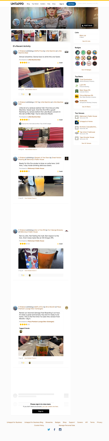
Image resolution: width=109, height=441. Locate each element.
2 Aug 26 (20, 270)
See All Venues (86, 143)
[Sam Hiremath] (30, 94)
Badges (57, 422)
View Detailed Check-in (31, 89)
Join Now (71, 4)
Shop (54, 4)
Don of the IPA (40, 230)
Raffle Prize (39, 51)
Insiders (42, 4)
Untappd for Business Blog (33, 422)
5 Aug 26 (20, 198)
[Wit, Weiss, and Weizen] (89, 52)
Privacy (99, 422)
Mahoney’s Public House (35, 159)
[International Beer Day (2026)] (77, 52)
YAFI (36, 102)
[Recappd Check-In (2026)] (77, 58)
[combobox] (88, 3)
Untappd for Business (14, 422)
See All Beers (86, 107)
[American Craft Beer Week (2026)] (89, 63)
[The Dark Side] (94, 63)
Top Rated (35, 4)
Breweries (49, 422)
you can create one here (50, 406)
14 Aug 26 (21, 89)
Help (48, 4)
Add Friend (88, 25)
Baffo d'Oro (39, 307)
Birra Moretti (50, 307)
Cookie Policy (39, 425)
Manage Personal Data (67, 425)
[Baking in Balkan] (94, 52)
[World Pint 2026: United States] (77, 63)
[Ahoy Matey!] (83, 58)
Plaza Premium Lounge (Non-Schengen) (39, 308)
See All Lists (86, 41)
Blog (28, 4)
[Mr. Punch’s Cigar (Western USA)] (94, 58)
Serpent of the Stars (42, 157)
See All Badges (86, 70)
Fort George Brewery (55, 230)
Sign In (62, 4)
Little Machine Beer (34, 60)
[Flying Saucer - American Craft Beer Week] (83, 63)
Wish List (83, 35)
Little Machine (51, 51)
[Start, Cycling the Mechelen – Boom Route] (83, 52)
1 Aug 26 (20, 358)
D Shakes (21, 51)
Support (72, 422)
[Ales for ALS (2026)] (89, 58)
